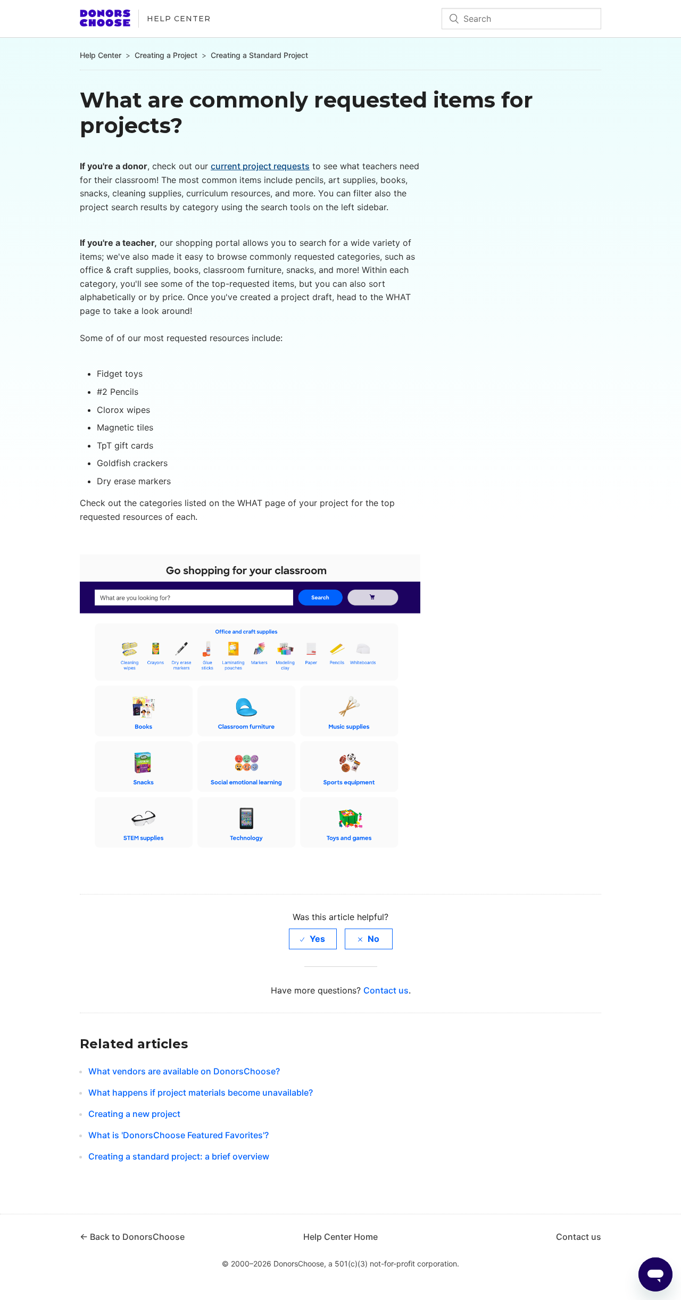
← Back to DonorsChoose (132, 1236)
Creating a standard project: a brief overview (178, 1156)
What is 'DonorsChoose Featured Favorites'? (178, 1135)
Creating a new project (134, 1113)
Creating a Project (166, 55)
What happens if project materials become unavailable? (200, 1092)
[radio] (313, 939)
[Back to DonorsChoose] (105, 23)
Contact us (386, 990)
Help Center (179, 18)
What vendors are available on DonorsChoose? (184, 1071)
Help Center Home (340, 1236)
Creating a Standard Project (259, 55)
